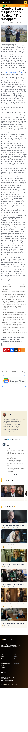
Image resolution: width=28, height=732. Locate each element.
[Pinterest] (5, 392)
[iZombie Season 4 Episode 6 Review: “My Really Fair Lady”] (14, 637)
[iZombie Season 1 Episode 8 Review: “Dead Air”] (14, 657)
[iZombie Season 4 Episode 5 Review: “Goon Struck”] (14, 618)
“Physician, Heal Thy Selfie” (16, 78)
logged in (9, 482)
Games (2, 709)
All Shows (3, 711)
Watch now (22, 5)
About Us (16, 705)
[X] (16, 392)
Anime (2, 705)
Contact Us (16, 707)
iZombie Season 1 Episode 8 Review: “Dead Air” (13, 666)
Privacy (15, 698)
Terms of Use (17, 702)
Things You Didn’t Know (6, 707)
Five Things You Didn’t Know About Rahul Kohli (13, 587)
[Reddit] (19, 392)
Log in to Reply (14, 517)
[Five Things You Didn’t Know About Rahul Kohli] (14, 578)
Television (3, 698)
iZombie (6, 46)
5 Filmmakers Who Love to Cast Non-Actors (13, 541)
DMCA (15, 700)
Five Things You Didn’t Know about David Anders (13, 568)
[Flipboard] (8, 392)
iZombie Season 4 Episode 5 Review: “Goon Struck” (14, 627)
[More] (23, 392)
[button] (25, 2)
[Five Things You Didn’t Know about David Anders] (14, 559)
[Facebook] (12, 392)
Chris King (5, 22)
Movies (2, 700)
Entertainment (4, 702)
